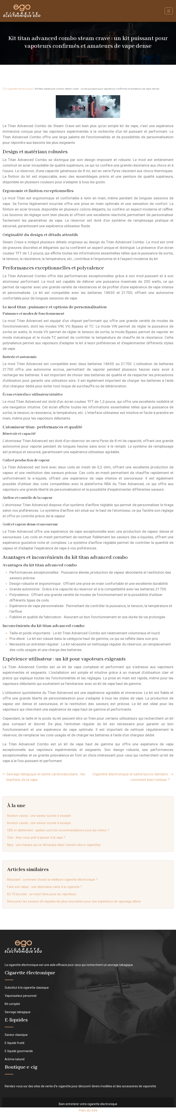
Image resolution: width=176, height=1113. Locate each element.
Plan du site (88, 1110)
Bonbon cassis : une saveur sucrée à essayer (39, 816)
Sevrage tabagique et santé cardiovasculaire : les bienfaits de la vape (45, 777)
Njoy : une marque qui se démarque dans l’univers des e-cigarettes (54, 845)
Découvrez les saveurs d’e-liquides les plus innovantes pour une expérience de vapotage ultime (74, 901)
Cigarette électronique (20, 88)
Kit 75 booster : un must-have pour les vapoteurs (41, 894)
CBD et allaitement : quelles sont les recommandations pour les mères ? (58, 830)
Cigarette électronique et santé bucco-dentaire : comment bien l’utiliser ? (131, 777)
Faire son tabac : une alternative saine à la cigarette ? (44, 887)
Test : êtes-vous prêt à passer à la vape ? (36, 837)
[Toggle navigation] (169, 11)
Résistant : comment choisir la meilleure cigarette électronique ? (52, 879)
